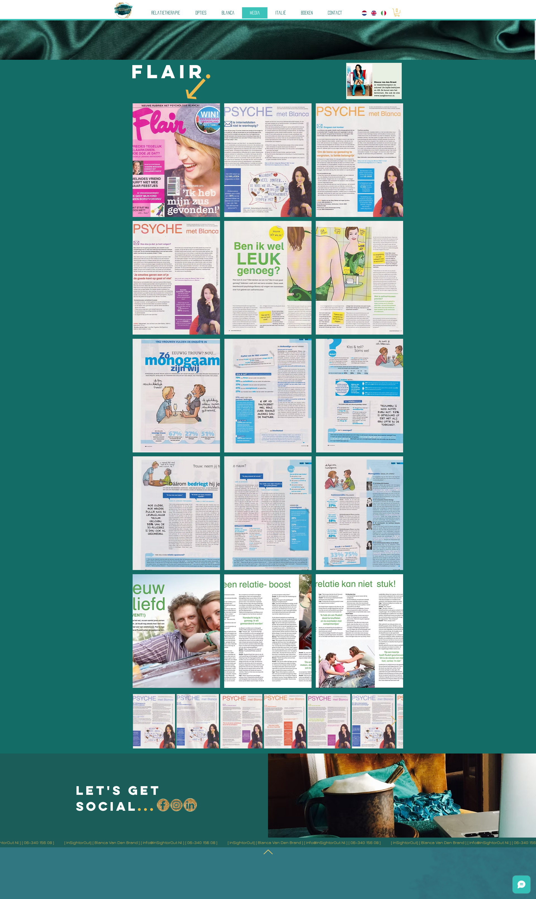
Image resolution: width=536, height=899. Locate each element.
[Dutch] (362, 12)
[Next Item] (393, 721)
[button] (397, 13)
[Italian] (381, 12)
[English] (371, 12)
